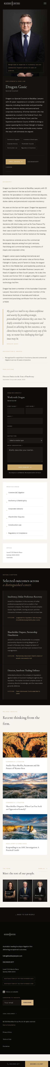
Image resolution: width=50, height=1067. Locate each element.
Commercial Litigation (16, 493)
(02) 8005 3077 (33, 162)
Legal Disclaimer (9, 1013)
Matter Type (12, 436)
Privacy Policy (7, 1032)
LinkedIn (9, 167)
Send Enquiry (24, 467)
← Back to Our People (25, 914)
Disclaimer (6, 1046)
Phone (9, 426)
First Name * (12, 406)
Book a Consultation (9, 1025)
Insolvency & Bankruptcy (17, 501)
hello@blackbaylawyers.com (12, 956)
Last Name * (30, 406)
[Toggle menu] (45, 3)
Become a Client (36, 1064)
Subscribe (27, 1002)
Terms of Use (7, 1039)
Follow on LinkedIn (12, 992)
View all (41, 868)
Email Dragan (14, 161)
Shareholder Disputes (16, 517)
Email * (10, 416)
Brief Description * (15, 445)
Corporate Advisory (15, 509)
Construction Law (14, 525)
